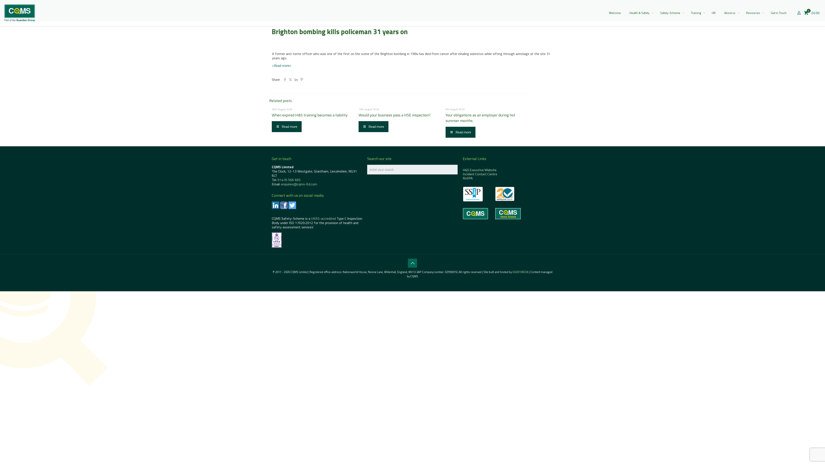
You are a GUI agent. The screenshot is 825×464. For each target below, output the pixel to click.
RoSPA (468, 178)
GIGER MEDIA (520, 272)
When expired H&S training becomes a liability (310, 115)
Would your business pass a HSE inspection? (395, 115)
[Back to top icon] (412, 263)
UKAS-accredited (323, 218)
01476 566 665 (289, 179)
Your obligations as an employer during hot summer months (480, 118)
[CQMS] (19, 13)
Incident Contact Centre (480, 174)
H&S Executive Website (480, 170)
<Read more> (281, 65)
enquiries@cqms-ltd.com (299, 184)
